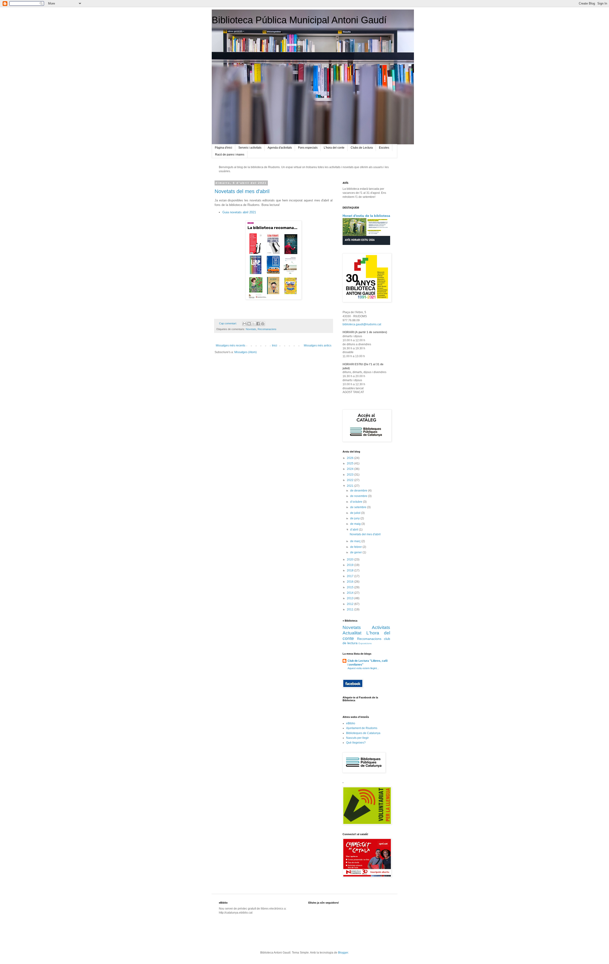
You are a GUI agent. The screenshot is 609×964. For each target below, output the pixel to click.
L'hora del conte (334, 147)
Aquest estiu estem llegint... (363, 668)
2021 (350, 485)
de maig (355, 524)
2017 (350, 576)
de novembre (359, 496)
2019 (350, 565)
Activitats (381, 627)
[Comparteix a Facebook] (258, 323)
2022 (350, 480)
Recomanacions (267, 329)
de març (355, 541)
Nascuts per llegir (357, 738)
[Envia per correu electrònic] (244, 323)
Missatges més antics (317, 345)
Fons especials (308, 147)
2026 (350, 458)
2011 (350, 609)
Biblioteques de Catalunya (363, 733)
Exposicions (365, 643)
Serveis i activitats (249, 147)
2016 (350, 581)
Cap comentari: (228, 323)
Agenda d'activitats (280, 147)
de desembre (359, 490)
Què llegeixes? (356, 742)
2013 (350, 598)
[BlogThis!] (249, 323)
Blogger (343, 952)
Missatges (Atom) (245, 352)
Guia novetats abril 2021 (239, 212)
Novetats (251, 329)
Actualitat (352, 632)
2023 (350, 474)
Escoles (384, 147)
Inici (274, 345)
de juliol (355, 513)
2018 (350, 570)
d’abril (354, 529)
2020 (350, 559)
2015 (350, 587)
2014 (350, 592)
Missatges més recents (230, 345)
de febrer (356, 547)
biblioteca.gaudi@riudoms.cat (362, 324)
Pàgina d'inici (223, 147)
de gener (356, 552)
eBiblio (350, 723)
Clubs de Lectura (362, 147)
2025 (350, 463)
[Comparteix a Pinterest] (262, 323)
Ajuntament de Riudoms (361, 728)
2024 (350, 469)
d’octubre (356, 501)
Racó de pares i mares (229, 154)
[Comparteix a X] (253, 323)
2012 (350, 604)
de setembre (358, 507)
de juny (355, 518)
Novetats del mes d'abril (242, 191)
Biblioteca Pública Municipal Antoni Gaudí (299, 20)
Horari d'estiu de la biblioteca (366, 216)
